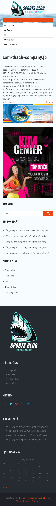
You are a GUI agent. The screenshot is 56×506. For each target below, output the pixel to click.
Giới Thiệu (10, 374)
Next (49, 102)
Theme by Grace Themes (28, 501)
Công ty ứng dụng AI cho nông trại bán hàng (26, 241)
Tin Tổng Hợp (11, 44)
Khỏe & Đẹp (9, 40)
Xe (5, 35)
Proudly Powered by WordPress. (34, 497)
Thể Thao (9, 30)
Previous (8, 102)
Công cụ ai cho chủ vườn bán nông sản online (26, 236)
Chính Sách (11, 383)
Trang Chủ (9, 25)
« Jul (5, 487)
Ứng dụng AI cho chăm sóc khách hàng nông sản (28, 253)
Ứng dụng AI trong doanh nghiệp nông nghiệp (27, 230)
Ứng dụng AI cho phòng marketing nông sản (26, 247)
